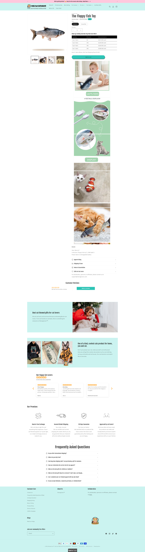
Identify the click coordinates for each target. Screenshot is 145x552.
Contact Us (30, 492)
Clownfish (83, 24)
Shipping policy (97, 546)
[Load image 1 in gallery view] (35, 60)
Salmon (75, 24)
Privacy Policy (30, 505)
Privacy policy (82, 546)
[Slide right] (66, 60)
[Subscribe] (52, 533)
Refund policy (74, 546)
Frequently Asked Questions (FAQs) (35, 495)
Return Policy (30, 503)
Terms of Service (31, 508)
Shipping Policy (31, 500)
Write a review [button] (86, 288)
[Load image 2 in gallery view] (43, 60)
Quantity (74, 27)
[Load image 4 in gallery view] (60, 60)
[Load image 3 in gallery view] (52, 60)
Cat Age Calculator (31, 497)
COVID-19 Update (31, 511)
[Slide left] (29, 60)
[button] (75, 5)
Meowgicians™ (61, 492)
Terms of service (89, 546)
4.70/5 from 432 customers (43, 379)
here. (90, 494)
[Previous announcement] (27, 1)
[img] (73, 377)
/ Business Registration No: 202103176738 (62, 546)
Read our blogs (31, 521)
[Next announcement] (117, 1)
